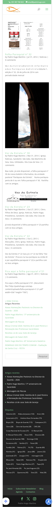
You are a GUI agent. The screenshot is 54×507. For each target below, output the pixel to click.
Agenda (19, 492)
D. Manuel (37, 431)
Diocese (39, 435)
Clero (43, 209)
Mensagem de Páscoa (14, 321)
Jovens (41, 452)
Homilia (10, 452)
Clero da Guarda (23, 426)
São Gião (26, 159)
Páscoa (10, 472)
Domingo (32, 439)
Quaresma (22, 472)
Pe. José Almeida (13, 468)
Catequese (40, 422)
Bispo (10, 422)
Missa (10, 460)
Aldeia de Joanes (26, 414)
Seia (12, 162)
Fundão (10, 447)
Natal (20, 460)
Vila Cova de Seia (32, 162)
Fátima (21, 447)
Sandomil (17, 159)
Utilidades (19, 162)
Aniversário (12, 418)
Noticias (43, 57)
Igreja (43, 155)
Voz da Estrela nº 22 (17, 236)
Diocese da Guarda (15, 439)
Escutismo (11, 443)
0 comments (10, 60)
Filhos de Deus (11, 212)
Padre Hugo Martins (16, 57)
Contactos (30, 492)
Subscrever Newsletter (26, 488)
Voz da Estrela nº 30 (17, 153)
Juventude (11, 456)
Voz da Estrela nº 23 (17, 206)
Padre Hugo (38, 212)
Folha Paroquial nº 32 (18, 54)
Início (10, 488)
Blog (41, 488)
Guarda (40, 447)
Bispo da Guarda (24, 422)
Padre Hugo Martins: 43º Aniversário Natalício (25, 341)
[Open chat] (5, 501)
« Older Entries (11, 301)
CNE (37, 426)
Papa (40, 464)
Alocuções (9, 241)
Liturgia (24, 456)
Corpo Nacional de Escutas (17, 431)
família (24, 443)
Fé (30, 447)
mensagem (37, 456)
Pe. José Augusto (31, 468)
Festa (34, 443)
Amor (40, 414)
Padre (10, 464)
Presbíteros (10, 215)
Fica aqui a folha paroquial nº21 (24, 271)
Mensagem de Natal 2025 (16, 337)
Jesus (31, 452)
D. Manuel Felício (14, 435)
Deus (29, 435)
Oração (42, 460)
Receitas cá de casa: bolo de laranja (20, 333)
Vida (43, 472)
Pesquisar (43, 356)
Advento (10, 414)
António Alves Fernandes (31, 418)
